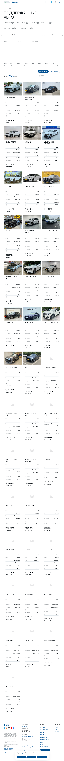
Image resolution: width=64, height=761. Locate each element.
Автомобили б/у (44, 729)
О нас (56, 729)
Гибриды (42, 732)
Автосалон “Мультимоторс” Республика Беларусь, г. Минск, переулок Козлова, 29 (28, 746)
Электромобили (44, 737)
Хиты (41, 742)
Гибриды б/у (43, 734)
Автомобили (43, 727)
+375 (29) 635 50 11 (27, 736)
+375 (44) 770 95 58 (27, 726)
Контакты (57, 731)
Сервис (56, 727)
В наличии (42, 744)
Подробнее (22, 753)
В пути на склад (44, 746)
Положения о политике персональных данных (8, 749)
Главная (5, 8)
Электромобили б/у (44, 739)
